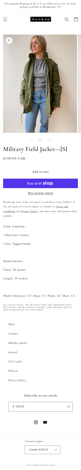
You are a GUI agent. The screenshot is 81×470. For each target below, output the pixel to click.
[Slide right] (49, 140)
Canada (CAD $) (38, 449)
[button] (5, 19)
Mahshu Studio (17, 343)
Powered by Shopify (47, 465)
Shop (11, 324)
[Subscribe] (67, 407)
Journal (12, 352)
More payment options (40, 193)
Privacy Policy (17, 380)
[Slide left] (31, 140)
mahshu (36, 465)
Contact (13, 333)
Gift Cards (15, 361)
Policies (13, 371)
